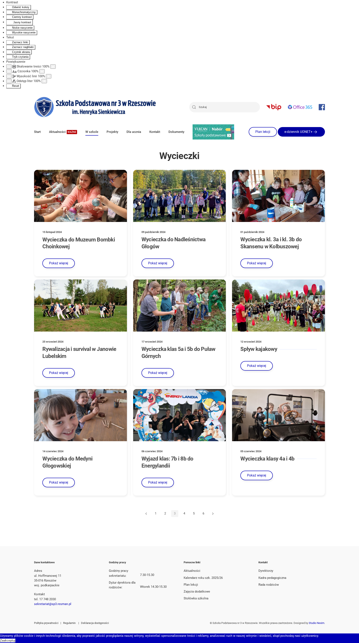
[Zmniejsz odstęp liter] (9, 81)
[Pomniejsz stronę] (9, 66)
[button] (63, 132)
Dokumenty (176, 132)
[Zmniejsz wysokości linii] (9, 76)
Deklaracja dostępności (95, 623)
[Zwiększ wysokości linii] (48, 76)
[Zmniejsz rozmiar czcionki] (9, 71)
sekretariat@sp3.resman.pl (52, 604)
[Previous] (146, 513)
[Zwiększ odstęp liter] (44, 81)
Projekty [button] (112, 132)
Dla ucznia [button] (134, 132)
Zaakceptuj (7, 640)
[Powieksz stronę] (53, 66)
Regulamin (69, 623)
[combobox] (224, 107)
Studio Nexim (316, 623)
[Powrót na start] (95, 107)
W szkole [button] (91, 132)
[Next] (212, 513)
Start (37, 132)
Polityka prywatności (46, 623)
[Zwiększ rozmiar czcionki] (42, 71)
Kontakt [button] (154, 132)
